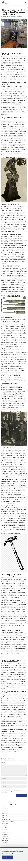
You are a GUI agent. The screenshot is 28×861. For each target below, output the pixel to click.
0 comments (19, 16)
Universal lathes (5, 827)
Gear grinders (4, 817)
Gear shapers (4, 813)
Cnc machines (5, 823)
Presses (3, 825)
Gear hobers (4, 815)
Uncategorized (5, 809)
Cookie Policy (15, 853)
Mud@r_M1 (4, 16)
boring (3, 806)
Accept (7, 857)
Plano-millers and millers (7, 832)
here (23, 851)
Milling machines (5, 830)
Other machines (5, 840)
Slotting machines (5, 836)
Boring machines (5, 842)
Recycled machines (6, 838)
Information (14, 16)
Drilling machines (5, 811)
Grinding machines (6, 834)
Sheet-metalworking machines (8, 821)
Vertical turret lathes (6, 819)
